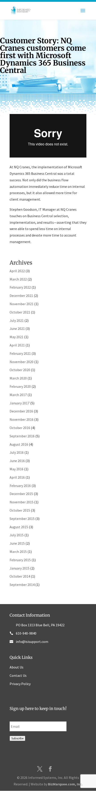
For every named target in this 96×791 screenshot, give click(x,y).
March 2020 (18, 378)
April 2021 (17, 345)
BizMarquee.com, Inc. (65, 784)
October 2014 (20, 576)
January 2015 (19, 568)
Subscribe (17, 738)
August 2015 (19, 527)
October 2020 (20, 370)
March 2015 (18, 551)
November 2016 (21, 419)
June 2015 (17, 543)
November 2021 (21, 304)
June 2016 (17, 460)
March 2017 (18, 394)
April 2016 (17, 477)
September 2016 (22, 436)
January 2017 (19, 403)
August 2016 (19, 444)
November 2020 (21, 361)
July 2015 (17, 535)
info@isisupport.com (32, 641)
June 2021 (17, 328)
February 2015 (20, 560)
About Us (16, 667)
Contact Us (18, 675)
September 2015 (22, 518)
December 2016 (21, 411)
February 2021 (20, 353)
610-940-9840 (26, 633)
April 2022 (17, 271)
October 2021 (20, 312)
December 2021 (21, 295)
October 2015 (20, 510)
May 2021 (16, 337)
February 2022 (20, 287)
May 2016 (16, 469)
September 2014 (22, 584)
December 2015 (21, 493)
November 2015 (21, 502)
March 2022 (18, 279)
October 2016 (20, 427)
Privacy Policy (20, 683)
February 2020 (20, 386)
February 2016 (20, 485)
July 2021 (17, 320)
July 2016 (17, 452)
